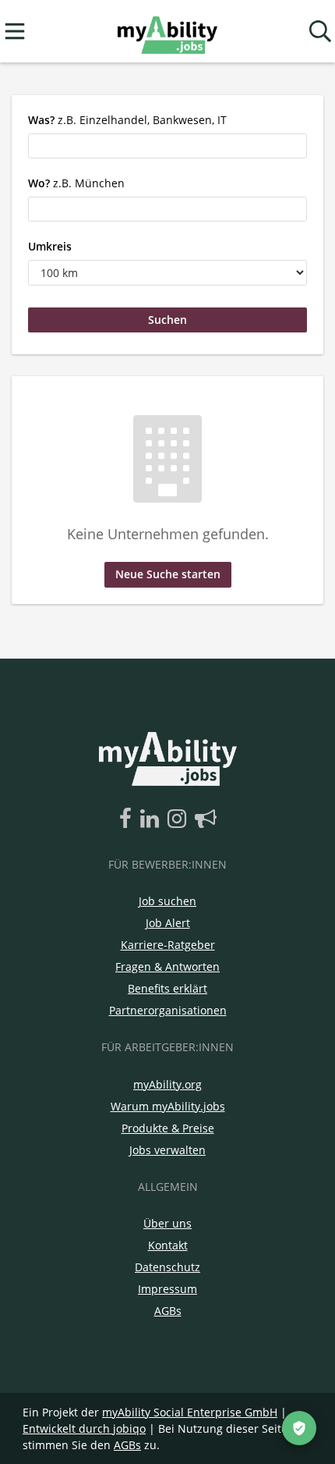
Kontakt (168, 1245)
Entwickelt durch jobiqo (84, 1428)
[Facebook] (128, 819)
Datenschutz (167, 1267)
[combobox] (167, 145)
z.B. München (76, 183)
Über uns (167, 1223)
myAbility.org (167, 1084)
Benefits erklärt (167, 988)
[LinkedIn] (152, 819)
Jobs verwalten (167, 1149)
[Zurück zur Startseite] (167, 31)
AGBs (168, 1310)
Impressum (167, 1288)
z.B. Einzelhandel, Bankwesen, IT (127, 119)
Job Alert (168, 922)
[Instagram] (180, 819)
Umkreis (50, 246)
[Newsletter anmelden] (206, 819)
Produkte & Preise (168, 1128)
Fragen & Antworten (167, 966)
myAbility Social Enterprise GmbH (189, 1412)
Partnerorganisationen (168, 1010)
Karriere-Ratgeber (168, 944)
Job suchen (167, 901)
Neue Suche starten (167, 574)
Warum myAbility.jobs (168, 1106)
